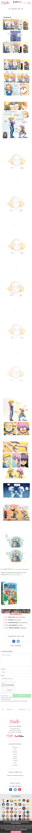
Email (2, 675)
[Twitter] (15, 790)
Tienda (15, 760)
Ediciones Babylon (15, 574)
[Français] (14, 2)
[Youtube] (19, 790)
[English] (17, 2)
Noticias (15, 752)
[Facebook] (10, 790)
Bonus (15, 754)
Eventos (15, 758)
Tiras (15, 749)
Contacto (15, 765)
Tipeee (15, 756)
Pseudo (3, 669)
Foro (15, 763)
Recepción (15, 747)
